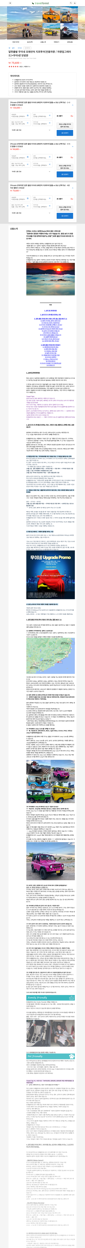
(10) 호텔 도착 (51, 365)
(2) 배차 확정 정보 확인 (50, 349)
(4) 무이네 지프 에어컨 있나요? (50, 327)
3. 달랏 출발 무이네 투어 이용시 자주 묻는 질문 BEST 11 (50, 319)
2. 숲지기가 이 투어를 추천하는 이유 (50, 315)
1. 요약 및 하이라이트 (50, 310)
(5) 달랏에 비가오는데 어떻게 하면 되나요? (51, 329)
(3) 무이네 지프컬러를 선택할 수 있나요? (50, 325)
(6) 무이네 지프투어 (50, 357)
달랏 (13, 48)
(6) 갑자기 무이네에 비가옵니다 (51, 331)
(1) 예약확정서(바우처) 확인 (51, 347)
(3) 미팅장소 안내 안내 (50, 351)
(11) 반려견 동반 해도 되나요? (50, 341)
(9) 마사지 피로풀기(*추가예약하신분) (50, 363)
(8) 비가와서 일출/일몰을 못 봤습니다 (50, 335)
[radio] (9, 66)
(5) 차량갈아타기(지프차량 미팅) (51, 355)
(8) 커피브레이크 (50, 361)
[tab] (15, 41)
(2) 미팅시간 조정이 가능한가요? (50, 323)
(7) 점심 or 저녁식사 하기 (50, 359)
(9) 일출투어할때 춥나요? (51, 337)
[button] (31, 130)
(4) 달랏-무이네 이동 (50, 353)
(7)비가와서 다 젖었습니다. (50, 333)
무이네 (20, 48)
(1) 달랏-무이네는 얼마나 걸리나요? (51, 321)
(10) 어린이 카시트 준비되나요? (51, 339)
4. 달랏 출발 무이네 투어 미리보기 (50, 345)
